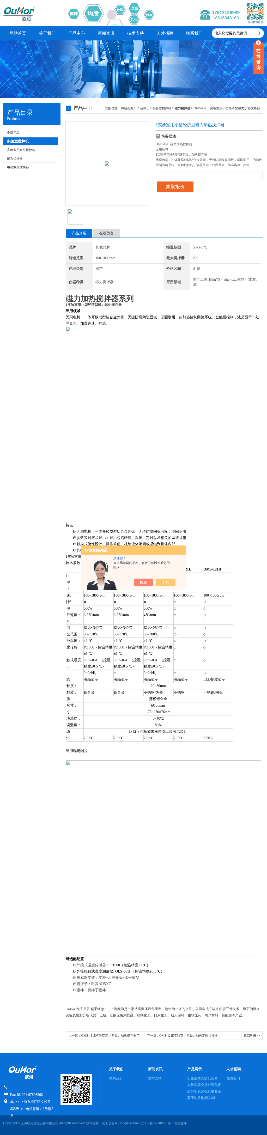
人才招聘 (165, 33)
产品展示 (194, 1069)
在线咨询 (233, 1078)
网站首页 (17, 33)
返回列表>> (252, 1035)
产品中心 (76, 33)
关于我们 (47, 33)
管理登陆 (180, 1123)
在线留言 (106, 233)
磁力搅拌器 (15, 158)
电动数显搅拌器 (18, 167)
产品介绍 (79, 233)
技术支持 (135, 33)
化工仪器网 (110, 1123)
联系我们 (194, 33)
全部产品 (13, 133)
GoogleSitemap (129, 1123)
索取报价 (175, 186)
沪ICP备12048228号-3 (157, 1123)
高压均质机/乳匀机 (201, 1098)
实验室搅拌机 (162, 108)
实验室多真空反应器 (202, 1078)
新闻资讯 (106, 33)
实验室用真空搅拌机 (21, 150)
